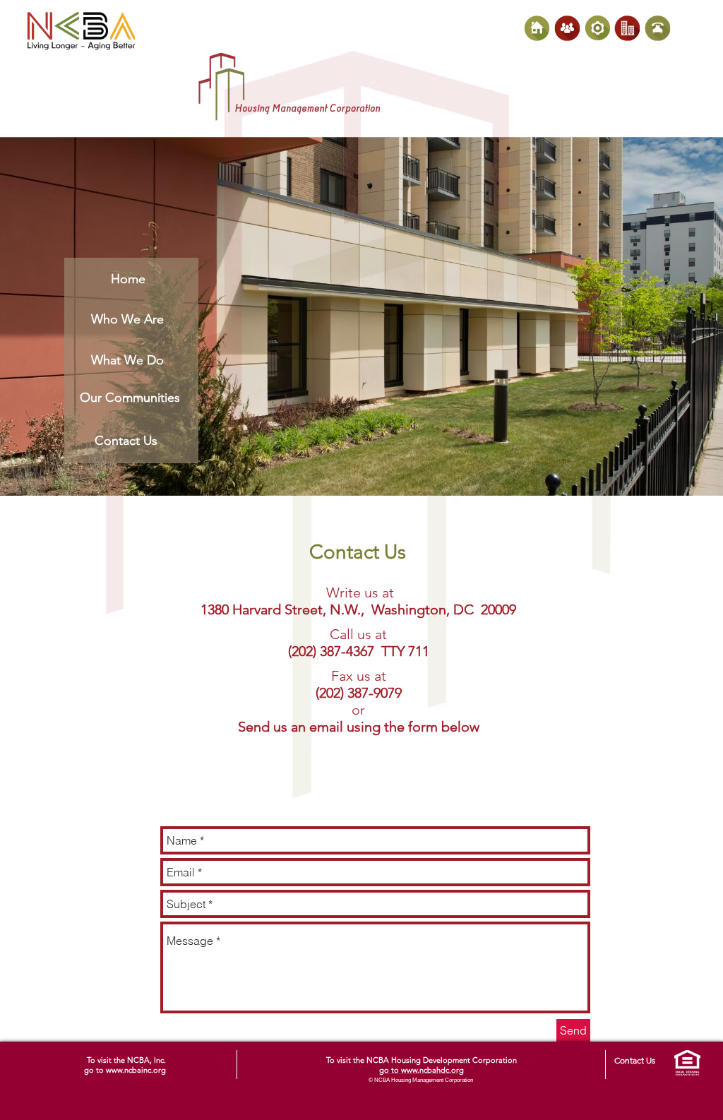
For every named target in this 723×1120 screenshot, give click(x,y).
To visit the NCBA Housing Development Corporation (421, 1060)
